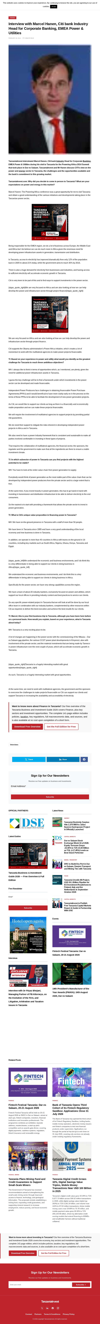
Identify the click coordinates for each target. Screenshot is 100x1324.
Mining (66, 860)
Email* (11, 897)
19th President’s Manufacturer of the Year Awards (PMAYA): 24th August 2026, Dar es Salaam (70, 992)
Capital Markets (70, 836)
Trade (66, 876)
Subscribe (80, 1285)
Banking (87, 161)
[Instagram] (58, 1308)
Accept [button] (54, 6)
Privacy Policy (69, 1314)
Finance (12, 17)
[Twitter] (42, 1308)
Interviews (14, 745)
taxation (24, 716)
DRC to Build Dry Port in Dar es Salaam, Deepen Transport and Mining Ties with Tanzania (77, 866)
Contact (28, 1314)
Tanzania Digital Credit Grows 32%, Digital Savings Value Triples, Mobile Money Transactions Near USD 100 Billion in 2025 (71, 1185)
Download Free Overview (27, 726)
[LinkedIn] (47, 1308)
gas (19, 640)
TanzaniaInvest (50, 1301)
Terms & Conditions (52, 1314)
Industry (60, 161)
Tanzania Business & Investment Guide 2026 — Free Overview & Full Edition (26, 876)
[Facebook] (53, 1308)
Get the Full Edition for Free (61, 726)
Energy (66, 818)
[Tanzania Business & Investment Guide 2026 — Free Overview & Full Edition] (28, 856)
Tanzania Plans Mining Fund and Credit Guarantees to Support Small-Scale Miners (27, 1182)
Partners (38, 1314)
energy (22, 171)
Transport (73, 860)
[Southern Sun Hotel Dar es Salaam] (28, 935)
